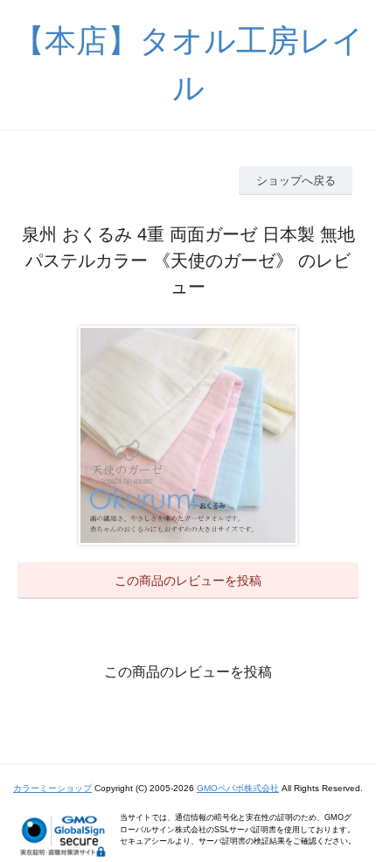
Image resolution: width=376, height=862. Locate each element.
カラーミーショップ (52, 788)
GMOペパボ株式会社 (238, 788)
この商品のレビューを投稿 (188, 580)
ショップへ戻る (296, 180)
